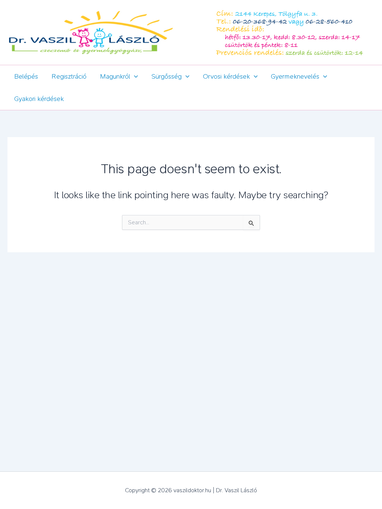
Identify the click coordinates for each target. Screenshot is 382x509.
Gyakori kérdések (39, 98)
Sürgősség (166, 76)
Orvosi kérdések (226, 76)
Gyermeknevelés (295, 76)
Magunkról (115, 76)
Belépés (26, 76)
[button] (134, 76)
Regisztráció (69, 76)
